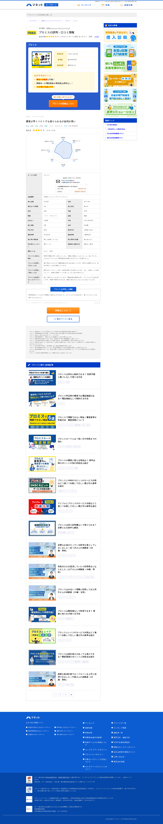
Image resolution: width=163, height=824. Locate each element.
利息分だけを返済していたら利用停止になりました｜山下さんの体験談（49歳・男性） (77, 569)
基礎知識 (88, 728)
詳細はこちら (61, 310)
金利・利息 (70, 684)
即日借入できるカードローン (66, 727)
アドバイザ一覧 (120, 723)
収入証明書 (62, 532)
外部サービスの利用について (96, 743)
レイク (69, 640)
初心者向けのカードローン (66, 734)
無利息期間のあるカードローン (38, 731)
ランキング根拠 (120, 728)
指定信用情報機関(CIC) (115, 138)
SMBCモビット (63, 491)
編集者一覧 (118, 733)
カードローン (33, 20)
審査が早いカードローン (65, 731)
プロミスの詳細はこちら (63, 103)
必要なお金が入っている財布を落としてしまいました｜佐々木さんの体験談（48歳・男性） (77, 548)
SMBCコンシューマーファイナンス (51, 20)
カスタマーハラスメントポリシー (96, 768)
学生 (68, 382)
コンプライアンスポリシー (96, 750)
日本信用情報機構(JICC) (115, 133)
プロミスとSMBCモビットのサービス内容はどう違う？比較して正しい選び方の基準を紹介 (77, 483)
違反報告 (97, 303)
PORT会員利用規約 (122, 742)
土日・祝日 (86, 425)
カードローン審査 (72, 468)
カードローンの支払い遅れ (85, 577)
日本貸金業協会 (112, 125)
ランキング (89, 723)
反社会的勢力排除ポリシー (125, 752)
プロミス (67, 20)
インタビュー (63, 555)
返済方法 (69, 446)
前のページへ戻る (65, 319)
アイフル (69, 511)
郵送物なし (70, 618)
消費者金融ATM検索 (93, 737)
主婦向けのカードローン (36, 734)
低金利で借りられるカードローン (39, 727)
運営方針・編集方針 (122, 737)
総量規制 (85, 661)
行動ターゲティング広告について (96, 760)
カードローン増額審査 (73, 425)
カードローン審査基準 (73, 661)
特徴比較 (88, 733)
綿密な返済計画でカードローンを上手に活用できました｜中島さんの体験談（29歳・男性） (77, 677)
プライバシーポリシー (94, 754)
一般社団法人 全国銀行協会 (116, 129)
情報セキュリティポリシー (125, 747)
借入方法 (77, 446)
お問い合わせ (119, 757)
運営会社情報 (119, 762)
